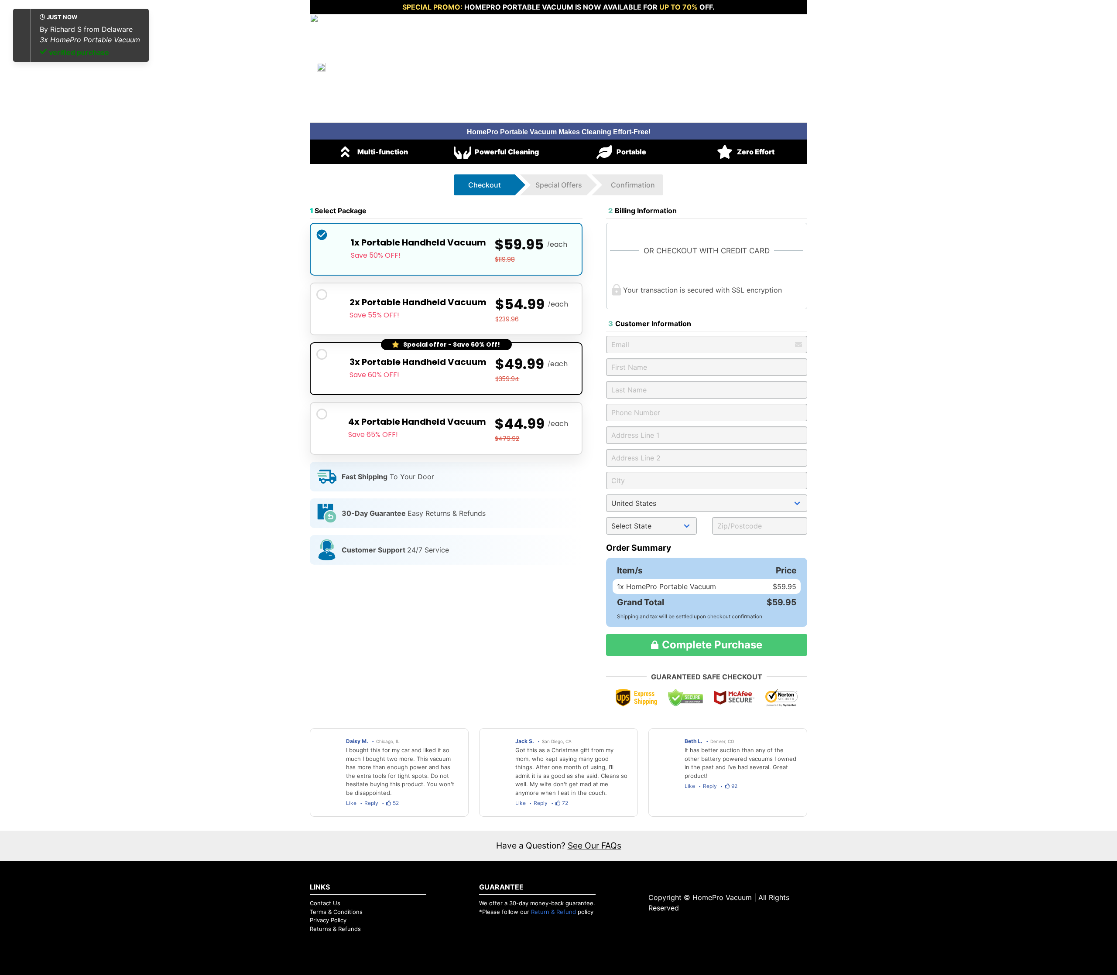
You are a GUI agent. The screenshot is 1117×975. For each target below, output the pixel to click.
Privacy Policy (328, 920)
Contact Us (325, 903)
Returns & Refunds (335, 928)
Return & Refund (553, 911)
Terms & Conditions (336, 911)
